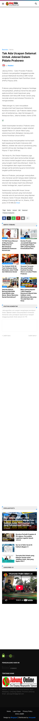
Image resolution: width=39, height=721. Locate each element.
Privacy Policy (27, 711)
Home (9, 711)
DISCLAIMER (19, 714)
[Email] (23, 218)
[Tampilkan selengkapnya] (27, 218)
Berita (11, 49)
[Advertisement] (19, 29)
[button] (3, 4)
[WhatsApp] (13, 218)
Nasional (24, 210)
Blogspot (14, 717)
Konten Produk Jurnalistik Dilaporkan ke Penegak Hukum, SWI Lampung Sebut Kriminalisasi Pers (28, 244)
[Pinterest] (18, 218)
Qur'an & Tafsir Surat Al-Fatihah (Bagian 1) (24, 546)
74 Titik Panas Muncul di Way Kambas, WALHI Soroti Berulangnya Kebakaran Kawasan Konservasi (10, 245)
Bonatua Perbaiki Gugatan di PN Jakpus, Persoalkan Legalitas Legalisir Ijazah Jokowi (26, 537)
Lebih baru (7, 335)
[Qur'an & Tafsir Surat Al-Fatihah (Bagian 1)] (8, 548)
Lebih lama (32, 335)
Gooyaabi (32, 717)
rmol (17, 203)
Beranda (5, 49)
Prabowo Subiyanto (8, 213)
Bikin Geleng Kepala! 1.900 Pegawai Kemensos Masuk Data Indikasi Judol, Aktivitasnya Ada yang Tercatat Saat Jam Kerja (29, 295)
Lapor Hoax (17, 711)
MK (19, 210)
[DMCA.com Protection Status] (8, 657)
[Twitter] (9, 218)
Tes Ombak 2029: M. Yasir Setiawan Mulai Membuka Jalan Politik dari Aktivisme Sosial (10, 269)
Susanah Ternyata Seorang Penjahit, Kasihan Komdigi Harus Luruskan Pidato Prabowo (29, 270)
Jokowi (14, 210)
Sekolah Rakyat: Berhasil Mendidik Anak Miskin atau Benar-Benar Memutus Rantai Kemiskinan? (10, 293)
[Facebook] (4, 218)
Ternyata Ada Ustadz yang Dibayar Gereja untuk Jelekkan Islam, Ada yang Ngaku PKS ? (25, 558)
